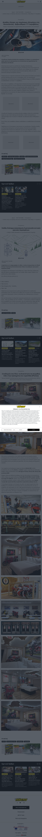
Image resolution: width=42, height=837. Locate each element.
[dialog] (21, 418)
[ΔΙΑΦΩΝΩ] (40, 407)
